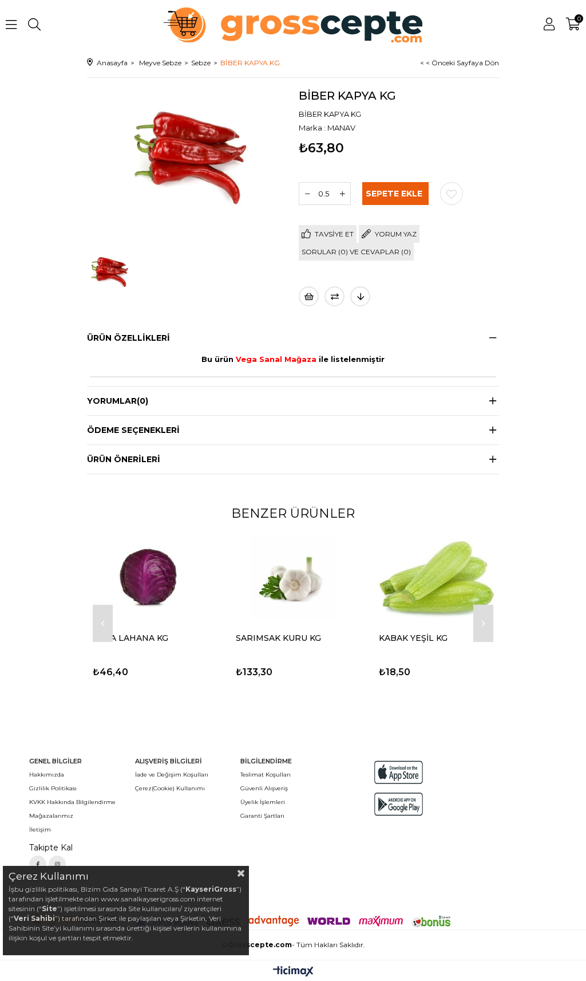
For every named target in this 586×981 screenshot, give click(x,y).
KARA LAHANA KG (130, 638)
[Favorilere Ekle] (451, 193)
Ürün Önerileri (123, 459)
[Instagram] (57, 864)
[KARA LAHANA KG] (150, 577)
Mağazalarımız (51, 816)
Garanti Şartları (262, 816)
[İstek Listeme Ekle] (309, 296)
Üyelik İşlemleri (262, 802)
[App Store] (398, 772)
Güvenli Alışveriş (264, 788)
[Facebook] (37, 864)
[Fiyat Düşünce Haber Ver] (360, 296)
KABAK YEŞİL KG (413, 638)
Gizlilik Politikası (53, 788)
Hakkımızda (46, 774)
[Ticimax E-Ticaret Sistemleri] (293, 972)
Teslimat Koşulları (265, 774)
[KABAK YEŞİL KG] (436, 577)
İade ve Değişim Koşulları (171, 774)
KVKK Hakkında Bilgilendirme (72, 802)
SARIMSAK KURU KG (278, 638)
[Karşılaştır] (334, 296)
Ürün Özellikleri (128, 338)
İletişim (40, 829)
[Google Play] (398, 804)
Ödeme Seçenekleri (133, 430)
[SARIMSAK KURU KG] (293, 577)
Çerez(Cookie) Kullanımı (170, 788)
